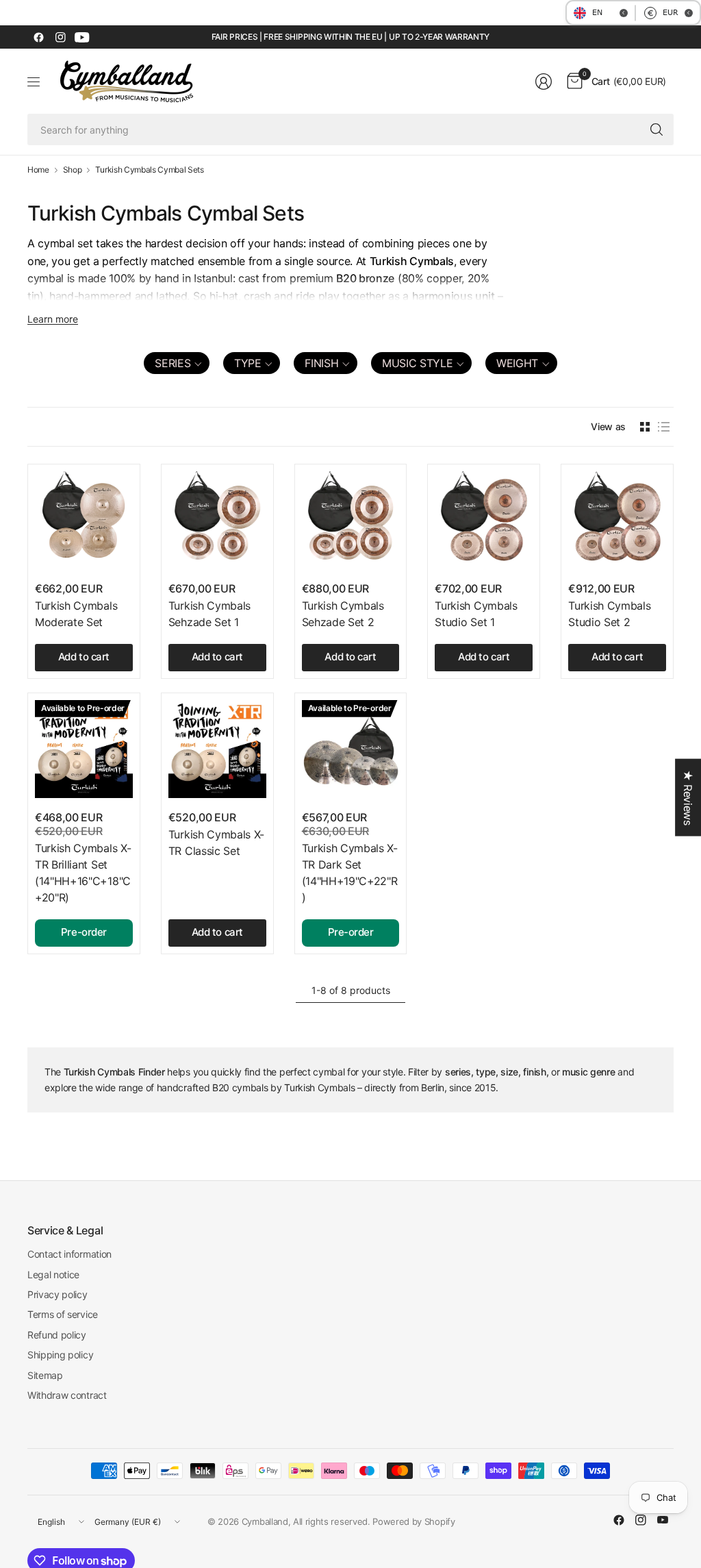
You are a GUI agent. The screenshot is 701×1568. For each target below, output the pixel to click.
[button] (176, 363)
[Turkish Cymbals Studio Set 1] (484, 520)
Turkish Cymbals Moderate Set (76, 614)
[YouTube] (82, 37)
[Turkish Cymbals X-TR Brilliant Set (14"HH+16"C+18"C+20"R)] (84, 749)
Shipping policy (60, 1354)
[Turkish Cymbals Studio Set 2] (617, 520)
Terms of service (62, 1314)
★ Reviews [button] (688, 797)
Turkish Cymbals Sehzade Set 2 (343, 614)
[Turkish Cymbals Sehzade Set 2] (351, 520)
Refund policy (56, 1335)
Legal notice (53, 1274)
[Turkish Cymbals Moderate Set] (84, 520)
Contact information (69, 1254)
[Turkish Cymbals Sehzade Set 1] (217, 520)
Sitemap (45, 1375)
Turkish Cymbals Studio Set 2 (609, 614)
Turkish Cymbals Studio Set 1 (476, 614)
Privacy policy (57, 1294)
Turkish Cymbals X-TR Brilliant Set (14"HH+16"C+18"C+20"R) (83, 872)
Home (38, 170)
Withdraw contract (67, 1395)
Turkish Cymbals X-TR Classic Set (216, 842)
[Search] (656, 129)
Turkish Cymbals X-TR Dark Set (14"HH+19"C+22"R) (350, 872)
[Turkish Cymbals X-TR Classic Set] (217, 749)
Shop (72, 170)
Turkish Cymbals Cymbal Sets (149, 170)
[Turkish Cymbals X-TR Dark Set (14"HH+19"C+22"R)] (351, 749)
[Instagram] (60, 37)
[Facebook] (38, 37)
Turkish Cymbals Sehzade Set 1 (209, 614)
